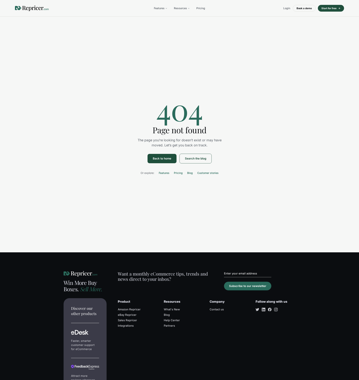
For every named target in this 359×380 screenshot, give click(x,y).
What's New (172, 309)
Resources (180, 8)
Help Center (172, 320)
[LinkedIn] (263, 309)
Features (159, 8)
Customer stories (208, 172)
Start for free (329, 8)
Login (286, 8)
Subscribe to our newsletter (247, 286)
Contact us (217, 309)
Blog (190, 172)
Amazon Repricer (129, 309)
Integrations (126, 325)
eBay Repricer (127, 315)
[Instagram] (276, 309)
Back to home (162, 158)
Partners (169, 325)
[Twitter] (257, 309)
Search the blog (195, 158)
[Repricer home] (32, 8)
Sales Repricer (127, 320)
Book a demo (304, 8)
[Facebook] (269, 309)
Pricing (200, 8)
